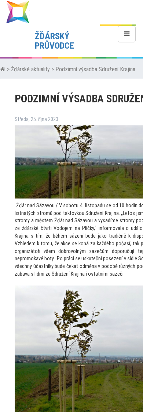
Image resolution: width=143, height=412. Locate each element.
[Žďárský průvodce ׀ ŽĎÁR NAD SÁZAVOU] (18, 11)
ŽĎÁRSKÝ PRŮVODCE (54, 41)
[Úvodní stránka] (3, 69)
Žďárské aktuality (30, 69)
